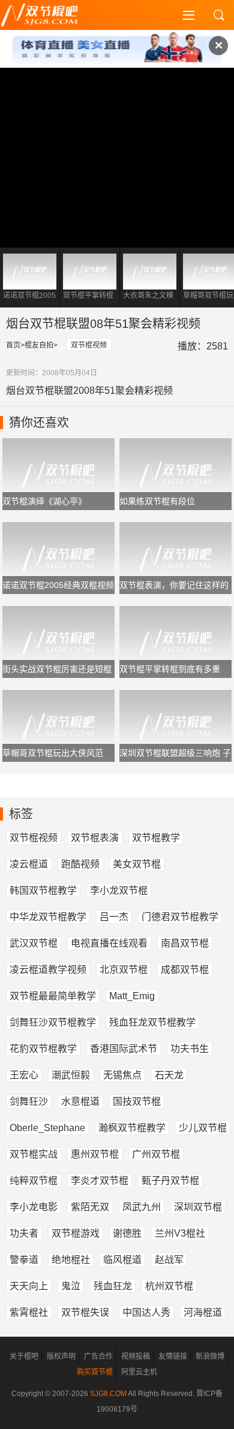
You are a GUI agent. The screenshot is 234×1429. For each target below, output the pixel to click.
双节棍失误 (85, 1312)
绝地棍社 (71, 1260)
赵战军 (169, 1260)
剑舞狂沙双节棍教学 (53, 1022)
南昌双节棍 (185, 943)
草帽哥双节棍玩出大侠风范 (52, 753)
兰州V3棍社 (180, 1233)
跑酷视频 (80, 864)
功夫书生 (189, 1049)
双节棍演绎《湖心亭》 (44, 501)
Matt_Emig (132, 996)
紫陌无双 (90, 1207)
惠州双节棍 (95, 1154)
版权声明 (61, 1356)
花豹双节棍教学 (43, 1049)
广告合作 (98, 1356)
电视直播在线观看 (109, 943)
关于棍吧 (24, 1356)
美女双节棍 (137, 864)
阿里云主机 (139, 1372)
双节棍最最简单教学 (53, 996)
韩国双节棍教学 (43, 890)
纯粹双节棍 (34, 1180)
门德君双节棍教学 (180, 917)
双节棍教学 (156, 838)
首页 (13, 345)
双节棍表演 (95, 838)
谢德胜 (127, 1233)
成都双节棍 (185, 969)
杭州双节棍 (169, 1286)
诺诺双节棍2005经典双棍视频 (58, 585)
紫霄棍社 (29, 1312)
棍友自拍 (39, 345)
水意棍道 (80, 1101)
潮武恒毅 (71, 1075)
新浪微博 (210, 1356)
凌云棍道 (29, 864)
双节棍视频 (89, 345)
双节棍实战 (34, 1154)
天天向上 (29, 1286)
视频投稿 (135, 1356)
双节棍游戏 (76, 1233)
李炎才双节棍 (99, 1180)
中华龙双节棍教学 (48, 917)
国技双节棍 (137, 1101)
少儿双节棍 (203, 1128)
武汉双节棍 (34, 943)
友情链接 (172, 1356)
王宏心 (24, 1075)
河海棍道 (203, 1312)
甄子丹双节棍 (170, 1180)
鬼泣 (70, 1286)
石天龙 (169, 1075)
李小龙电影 (34, 1207)
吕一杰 (114, 917)
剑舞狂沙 (29, 1101)
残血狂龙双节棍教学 (152, 1022)
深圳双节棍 (198, 1207)
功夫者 (24, 1233)
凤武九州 (141, 1207)
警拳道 (24, 1260)
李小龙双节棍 (119, 890)
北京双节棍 (124, 969)
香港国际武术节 (123, 1049)
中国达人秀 (146, 1312)
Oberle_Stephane (47, 1128)
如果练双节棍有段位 (157, 501)
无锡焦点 (122, 1075)
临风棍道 (122, 1260)
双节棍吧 (48, 15)
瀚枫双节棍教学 (132, 1128)
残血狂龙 (113, 1286)
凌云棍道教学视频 (48, 969)
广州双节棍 (156, 1154)
